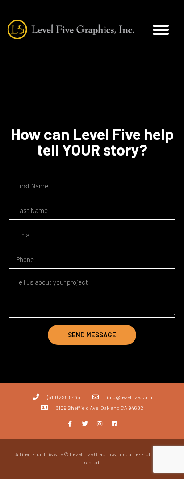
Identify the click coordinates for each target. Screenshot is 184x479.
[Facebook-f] (70, 424)
